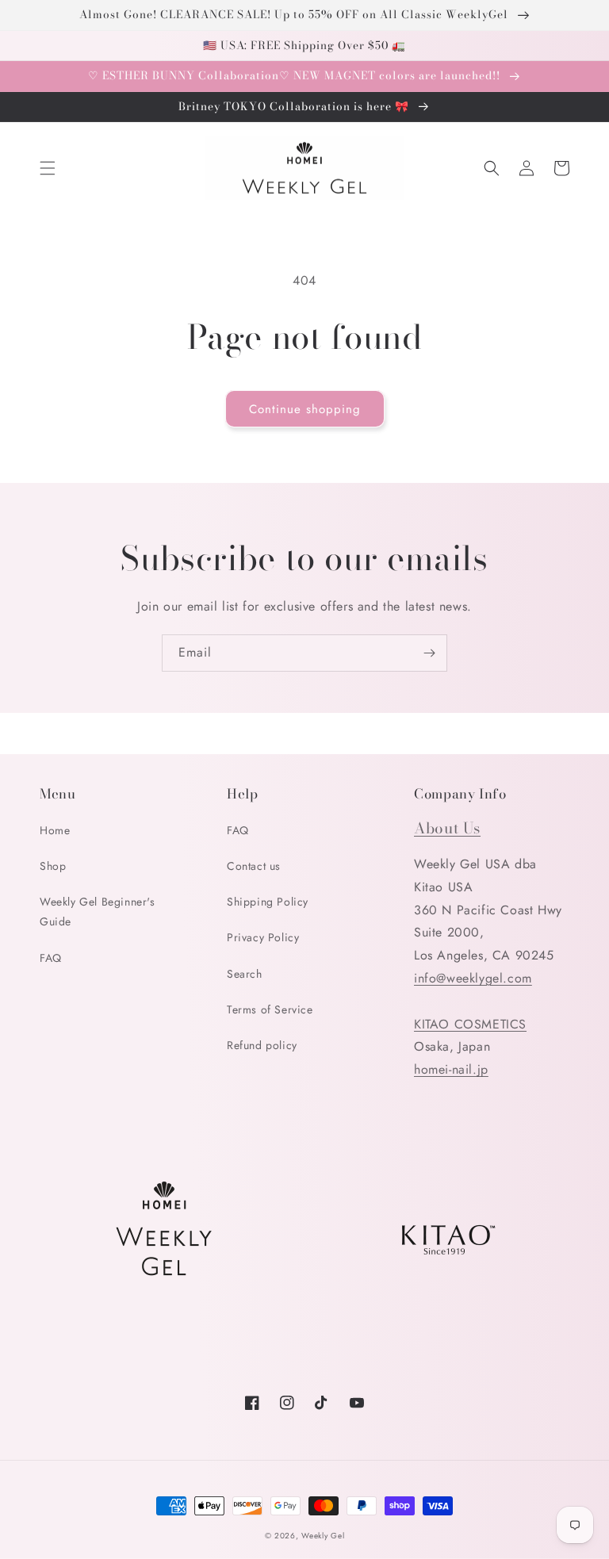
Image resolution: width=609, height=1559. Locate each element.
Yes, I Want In (492, 1470)
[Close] (580, 1312)
